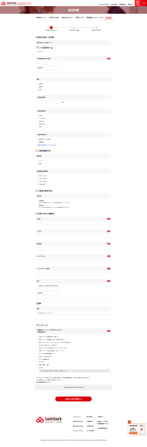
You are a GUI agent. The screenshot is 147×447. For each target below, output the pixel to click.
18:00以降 (41, 184)
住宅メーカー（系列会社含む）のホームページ (52, 351)
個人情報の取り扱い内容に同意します (74, 387)
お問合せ (100, 417)
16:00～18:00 (42, 181)
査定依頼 (108, 17)
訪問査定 (54, 201)
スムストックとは (104, 4)
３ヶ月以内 (42, 118)
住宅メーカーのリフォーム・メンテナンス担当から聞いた (55, 342)
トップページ (76, 417)
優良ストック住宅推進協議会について (103, 422)
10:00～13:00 (42, 176)
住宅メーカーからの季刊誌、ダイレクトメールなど (53, 348)
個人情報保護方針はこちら (43, 382)
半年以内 (41, 121)
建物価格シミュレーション (95, 17)
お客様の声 (122, 4)
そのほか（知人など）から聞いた (48, 345)
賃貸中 (41, 87)
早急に (41, 115)
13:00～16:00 (42, 178)
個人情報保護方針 (103, 428)
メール (41, 161)
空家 (40, 89)
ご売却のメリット (41, 17)
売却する (130, 4)
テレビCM (41, 362)
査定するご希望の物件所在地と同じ (49, 286)
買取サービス (80, 17)
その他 (41, 368)
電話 (40, 163)
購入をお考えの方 (78, 426)
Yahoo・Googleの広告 (45, 356)
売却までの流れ (54, 17)
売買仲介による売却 (44, 139)
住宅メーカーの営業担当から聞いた (49, 337)
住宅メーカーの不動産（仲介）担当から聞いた (52, 339)
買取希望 (41, 142)
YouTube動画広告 (44, 359)
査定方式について (67, 17)
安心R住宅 (114, 4)
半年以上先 (42, 124)
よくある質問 (90, 431)
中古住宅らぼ (90, 426)
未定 (40, 127)
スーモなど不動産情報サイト (47, 353)
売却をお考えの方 (78, 421)
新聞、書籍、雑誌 (44, 365)
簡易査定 (54, 206)
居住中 (41, 84)
